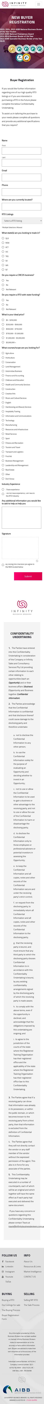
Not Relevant (11, 289)
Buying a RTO (8, 1300)
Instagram (10, 1271)
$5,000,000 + (11, 342)
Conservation (11, 362)
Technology (10, 420)
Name (5, 140)
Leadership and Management (17, 465)
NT (7, 269)
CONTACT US (30, 1276)
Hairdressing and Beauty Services (18, 407)
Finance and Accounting (15, 375)
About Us (28, 1261)
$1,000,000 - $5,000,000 (15, 338)
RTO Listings (7, 214)
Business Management (14, 460)
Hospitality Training (13, 411)
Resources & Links (32, 1266)
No (7, 285)
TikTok (8, 1281)
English (8, 402)
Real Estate (10, 469)
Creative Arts (10, 393)
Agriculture (10, 353)
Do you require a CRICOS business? (18, 275)
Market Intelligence (32, 1271)
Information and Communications (18, 416)
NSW (7, 242)
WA (7, 265)
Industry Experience (11, 484)
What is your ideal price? (13, 314)
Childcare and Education (15, 380)
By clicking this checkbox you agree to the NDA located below (20, 565)
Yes (7, 280)
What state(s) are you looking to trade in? (21, 232)
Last (4, 157)
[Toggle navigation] (38, 4)
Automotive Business (14, 371)
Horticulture (10, 357)
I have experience (13, 489)
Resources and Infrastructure (17, 429)
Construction (10, 389)
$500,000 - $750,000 (14, 329)
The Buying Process (11, 1310)
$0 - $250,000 (11, 320)
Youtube (9, 1276)
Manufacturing (11, 425)
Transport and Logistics (14, 451)
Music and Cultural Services (16, 398)
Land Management (13, 366)
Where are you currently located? (17, 199)
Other (8, 474)
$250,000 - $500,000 (14, 324)
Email (4, 170)
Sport (8, 438)
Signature (6, 533)
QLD (7, 238)
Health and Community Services (18, 384)
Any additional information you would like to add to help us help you (21, 502)
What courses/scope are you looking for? (21, 347)
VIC (7, 251)
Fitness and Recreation (14, 443)
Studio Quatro (32, 1400)
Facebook (9, 1261)
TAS (7, 256)
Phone (5, 185)
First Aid (9, 456)
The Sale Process (31, 1304)
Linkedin (9, 1266)
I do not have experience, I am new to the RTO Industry (20, 494)
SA (7, 260)
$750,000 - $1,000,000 (14, 333)
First (4, 145)
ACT (7, 247)
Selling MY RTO (31, 1300)
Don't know (10, 478)
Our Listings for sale (11, 1304)
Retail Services (11, 434)
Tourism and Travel (13, 447)
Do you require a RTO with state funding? (21, 294)
